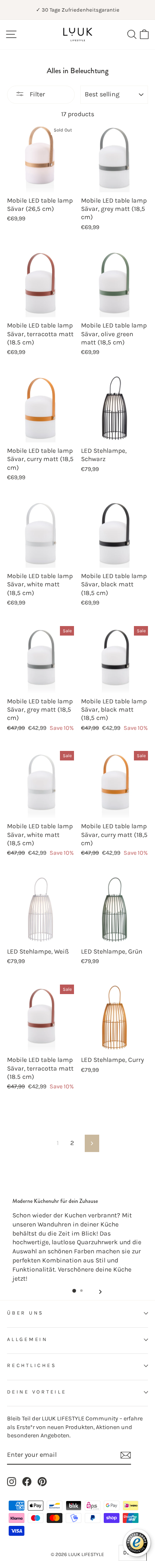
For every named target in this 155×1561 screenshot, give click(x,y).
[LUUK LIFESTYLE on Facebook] (26, 1481)
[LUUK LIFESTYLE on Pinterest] (42, 1481)
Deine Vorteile (37, 1392)
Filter (36, 94)
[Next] (100, 1290)
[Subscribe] (125, 1455)
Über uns (25, 1313)
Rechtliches (31, 1365)
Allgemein (27, 1339)
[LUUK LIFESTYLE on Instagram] (11, 1481)
